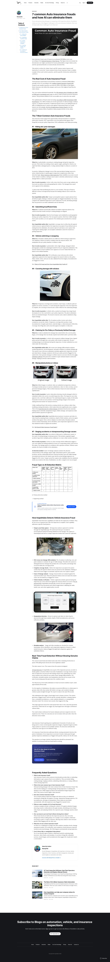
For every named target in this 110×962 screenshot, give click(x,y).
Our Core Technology (49, 2)
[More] (67, 3)
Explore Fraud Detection (52, 759)
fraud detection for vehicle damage (48, 409)
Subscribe (90, 2)
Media (41, 2)
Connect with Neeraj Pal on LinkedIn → (51, 857)
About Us (63, 2)
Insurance (34, 11)
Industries (36, 2)
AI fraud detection (37, 670)
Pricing (57, 2)
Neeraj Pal (19, 16)
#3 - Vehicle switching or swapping (22, 42)
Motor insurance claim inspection (50, 175)
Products (30, 2)
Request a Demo (71, 506)
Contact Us (76, 944)
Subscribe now (56, 933)
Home (25, 2)
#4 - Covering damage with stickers (23, 46)
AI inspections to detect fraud (59, 107)
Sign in (84, 2)
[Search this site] (80, 3)
